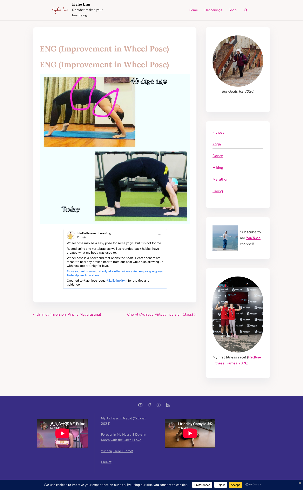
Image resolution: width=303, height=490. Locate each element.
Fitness (218, 132)
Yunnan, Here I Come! (117, 451)
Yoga (217, 144)
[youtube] (140, 406)
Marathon (220, 179)
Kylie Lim (81, 4)
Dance (218, 155)
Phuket (106, 462)
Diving (218, 191)
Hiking (218, 167)
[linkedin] (168, 406)
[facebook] (149, 406)
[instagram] (158, 406)
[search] (245, 11)
